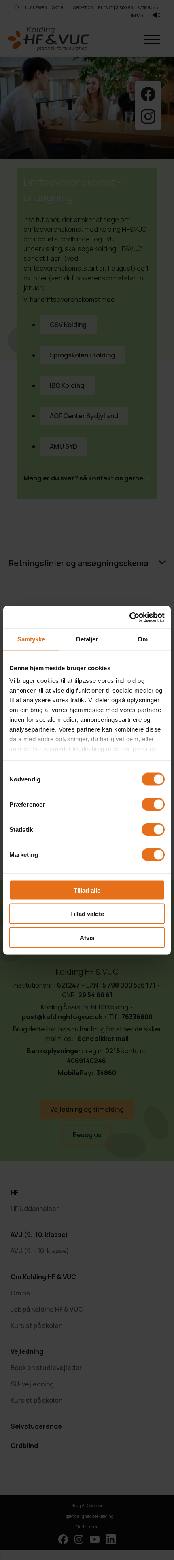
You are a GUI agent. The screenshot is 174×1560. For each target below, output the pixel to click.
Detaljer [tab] (87, 639)
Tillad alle (87, 890)
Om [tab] (143, 639)
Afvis (87, 937)
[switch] (153, 804)
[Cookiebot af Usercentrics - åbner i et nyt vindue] (129, 617)
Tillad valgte (87, 913)
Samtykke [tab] (31, 639)
